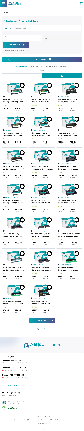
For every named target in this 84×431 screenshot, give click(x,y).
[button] (22, 75)
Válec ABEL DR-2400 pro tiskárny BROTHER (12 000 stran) (40, 269)
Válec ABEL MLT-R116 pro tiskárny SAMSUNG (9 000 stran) (40, 134)
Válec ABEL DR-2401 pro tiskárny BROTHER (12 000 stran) (12, 235)
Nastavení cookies (33, 420)
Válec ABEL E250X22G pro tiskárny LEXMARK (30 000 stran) (13, 100)
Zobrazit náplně (14, 44)
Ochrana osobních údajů (48, 420)
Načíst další (42, 320)
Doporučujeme (21, 66)
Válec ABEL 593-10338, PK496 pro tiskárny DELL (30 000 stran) (13, 134)
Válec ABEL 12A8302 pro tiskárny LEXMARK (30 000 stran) (67, 134)
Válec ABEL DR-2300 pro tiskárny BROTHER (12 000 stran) (67, 201)
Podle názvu (64, 66)
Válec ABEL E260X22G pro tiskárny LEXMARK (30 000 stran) (40, 100)
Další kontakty (11, 385)
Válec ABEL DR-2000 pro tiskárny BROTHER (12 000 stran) (67, 168)
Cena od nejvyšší (51, 66)
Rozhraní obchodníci (63, 420)
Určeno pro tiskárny (66, 96)
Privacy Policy (48, 429)
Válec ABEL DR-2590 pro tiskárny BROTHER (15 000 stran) (40, 302)
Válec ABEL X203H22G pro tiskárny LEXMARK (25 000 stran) (13, 269)
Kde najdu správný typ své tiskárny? (16, 50)
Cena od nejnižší (36, 66)
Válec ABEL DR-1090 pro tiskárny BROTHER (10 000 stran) (67, 269)
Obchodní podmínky (20, 420)
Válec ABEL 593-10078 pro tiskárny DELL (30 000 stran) (13, 168)
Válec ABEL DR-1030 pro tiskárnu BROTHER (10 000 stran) (13, 302)
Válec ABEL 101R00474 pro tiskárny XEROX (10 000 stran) (14, 201)
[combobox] (19, 39)
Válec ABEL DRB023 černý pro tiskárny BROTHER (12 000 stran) (69, 100)
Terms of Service (59, 429)
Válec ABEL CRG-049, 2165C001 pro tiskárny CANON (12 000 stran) (69, 235)
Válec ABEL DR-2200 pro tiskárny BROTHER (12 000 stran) (40, 201)
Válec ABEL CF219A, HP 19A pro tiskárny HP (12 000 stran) (42, 235)
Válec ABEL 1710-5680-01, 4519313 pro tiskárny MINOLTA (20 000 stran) (41, 168)
